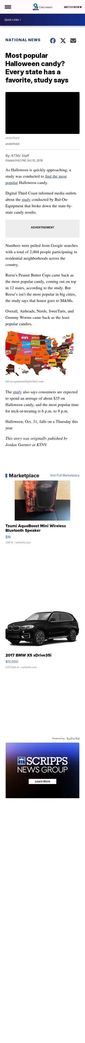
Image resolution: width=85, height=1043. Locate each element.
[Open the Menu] (7, 7)
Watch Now (72, 7)
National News (23, 40)
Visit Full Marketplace (65, 475)
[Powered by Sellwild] (73, 738)
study (26, 199)
